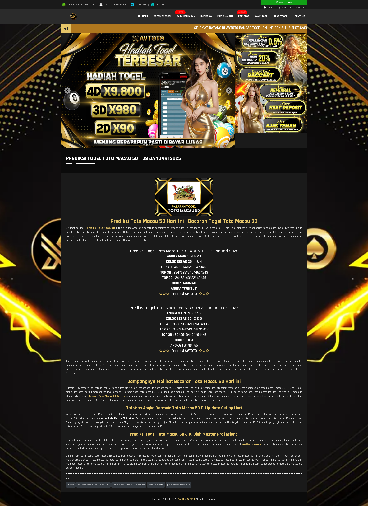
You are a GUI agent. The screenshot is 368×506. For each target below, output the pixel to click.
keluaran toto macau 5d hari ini (129, 484)
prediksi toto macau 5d (178, 484)
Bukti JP (300, 16)
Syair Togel (261, 16)
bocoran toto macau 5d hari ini (93, 484)
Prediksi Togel (163, 16)
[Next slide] (229, 90)
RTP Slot (243, 16)
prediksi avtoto (156, 484)
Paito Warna (225, 16)
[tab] (144, 144)
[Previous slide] (67, 90)
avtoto (70, 484)
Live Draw (206, 16)
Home (145, 16)
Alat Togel (280, 16)
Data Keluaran (186, 16)
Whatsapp (285, 2)
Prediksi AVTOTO (186, 499)
